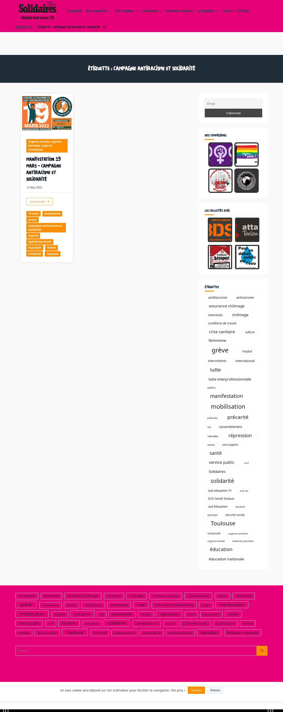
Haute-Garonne (50, 605)
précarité (238, 417)
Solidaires (217, 471)
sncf (246, 462)
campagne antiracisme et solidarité (45, 228)
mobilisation (228, 406)
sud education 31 (220, 491)
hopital (247, 351)
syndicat (240, 506)
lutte (215, 369)
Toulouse (52, 254)
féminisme (217, 340)
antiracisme (52, 213)
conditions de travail (222, 323)
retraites (213, 436)
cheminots (215, 315)
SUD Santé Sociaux (221, 499)
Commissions (150, 11)
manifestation (226, 395)
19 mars (33, 213)
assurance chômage (227, 305)
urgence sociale (216, 541)
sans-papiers (230, 445)
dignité (33, 236)
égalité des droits (39, 242)
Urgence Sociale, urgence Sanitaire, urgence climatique (44, 145)
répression (240, 435)
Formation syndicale (179, 11)
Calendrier (74, 11)
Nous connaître (96, 11)
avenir (32, 220)
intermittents (217, 361)
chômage (240, 314)
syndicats (212, 515)
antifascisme (217, 297)
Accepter (196, 690)
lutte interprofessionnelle (229, 379)
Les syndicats (205, 11)
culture (250, 332)
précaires (212, 418)
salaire (211, 444)
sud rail (244, 490)
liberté (51, 248)
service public (222, 462)
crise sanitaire (222, 331)
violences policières (243, 541)
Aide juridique (124, 11)
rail (209, 427)
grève (220, 350)
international (245, 361)
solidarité (34, 254)
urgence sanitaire (238, 533)
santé (216, 453)
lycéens (211, 387)
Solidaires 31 (23, 27)
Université (214, 533)
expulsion (34, 248)
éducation (221, 549)
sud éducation (218, 507)
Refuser (215, 690)
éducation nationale (226, 558)
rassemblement (230, 427)
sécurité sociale (235, 515)
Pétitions (243, 11)
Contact (227, 11)
